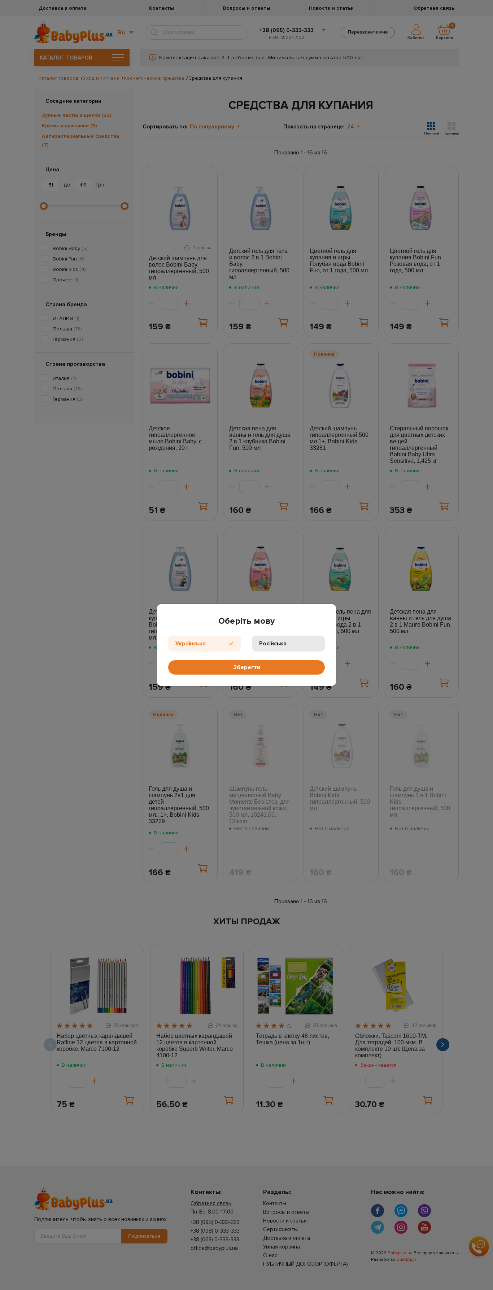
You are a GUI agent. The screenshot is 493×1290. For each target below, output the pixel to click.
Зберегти (246, 667)
